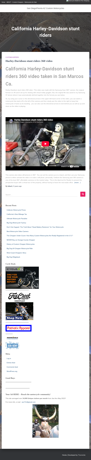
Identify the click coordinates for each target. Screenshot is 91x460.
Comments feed (12, 367)
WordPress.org (12, 371)
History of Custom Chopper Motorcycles (21, 244)
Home (3, 2)
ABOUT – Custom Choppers (14, 2)
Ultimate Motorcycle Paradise (17, 218)
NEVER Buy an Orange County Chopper (21, 240)
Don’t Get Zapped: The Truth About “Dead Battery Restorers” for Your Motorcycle (35, 227)
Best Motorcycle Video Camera (17, 231)
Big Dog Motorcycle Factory (16, 223)
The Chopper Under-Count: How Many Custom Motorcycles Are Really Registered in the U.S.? (40, 235)
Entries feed (11, 363)
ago (17, 186)
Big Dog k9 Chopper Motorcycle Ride (20, 248)
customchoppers (12, 57)
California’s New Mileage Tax (17, 214)
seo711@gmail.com (28, 402)
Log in (9, 358)
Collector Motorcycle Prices (16, 210)
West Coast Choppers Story (16, 253)
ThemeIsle (81, 455)
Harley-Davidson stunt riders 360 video (29, 60)
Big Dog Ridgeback (13, 257)
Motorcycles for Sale (31, 2)
